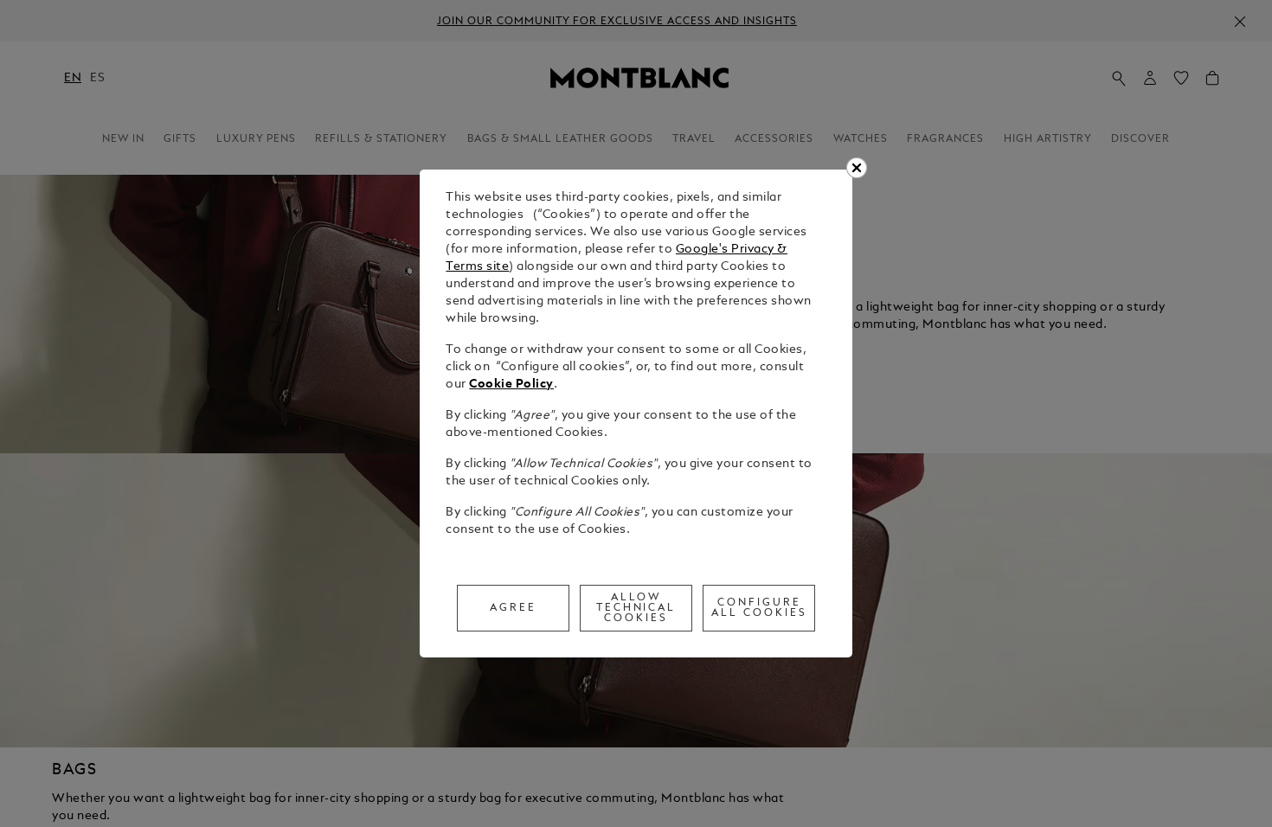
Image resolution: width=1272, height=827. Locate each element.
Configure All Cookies (759, 608)
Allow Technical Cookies (636, 608)
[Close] (856, 167)
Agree (513, 608)
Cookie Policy (511, 384)
